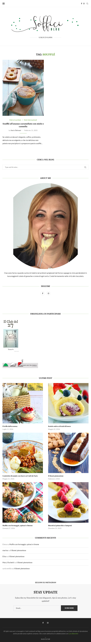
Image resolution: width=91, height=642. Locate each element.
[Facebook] (81, 3)
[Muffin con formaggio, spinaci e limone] (22, 502)
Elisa (4, 556)
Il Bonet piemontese (55, 476)
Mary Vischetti (8, 562)
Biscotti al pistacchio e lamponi (60, 526)
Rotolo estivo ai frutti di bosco (59, 426)
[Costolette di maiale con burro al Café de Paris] (22, 453)
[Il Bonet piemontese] (68, 453)
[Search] (87, 3)
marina (5, 550)
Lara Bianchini (73, 634)
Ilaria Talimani (16, 130)
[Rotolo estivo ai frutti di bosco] (68, 403)
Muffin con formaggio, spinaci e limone (17, 526)
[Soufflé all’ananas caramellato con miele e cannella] (23, 88)
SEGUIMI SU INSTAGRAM (45, 582)
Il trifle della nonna (9, 426)
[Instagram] (84, 3)
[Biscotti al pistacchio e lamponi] (68, 502)
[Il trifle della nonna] (22, 403)
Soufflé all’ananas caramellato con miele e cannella (23, 125)
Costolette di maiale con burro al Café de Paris (20, 476)
